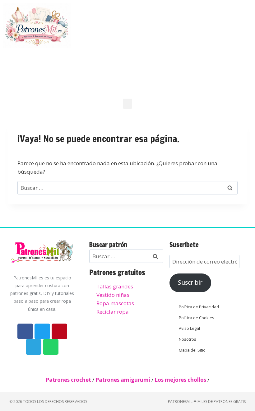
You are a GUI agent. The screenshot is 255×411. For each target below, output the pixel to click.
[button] (127, 104)
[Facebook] (25, 331)
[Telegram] (33, 347)
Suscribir (190, 282)
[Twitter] (42, 331)
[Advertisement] (166, 46)
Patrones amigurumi (122, 379)
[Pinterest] (59, 331)
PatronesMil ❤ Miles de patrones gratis (207, 401)
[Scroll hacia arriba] (245, 375)
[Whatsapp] (50, 347)
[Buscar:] (127, 187)
